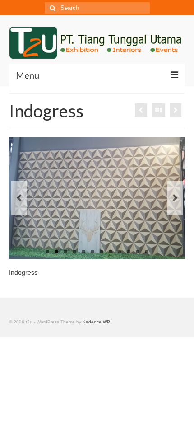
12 (146, 251)
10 (128, 251)
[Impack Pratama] (141, 110)
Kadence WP (96, 321)
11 (137, 251)
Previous (19, 198)
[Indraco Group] (175, 110)
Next (175, 198)
